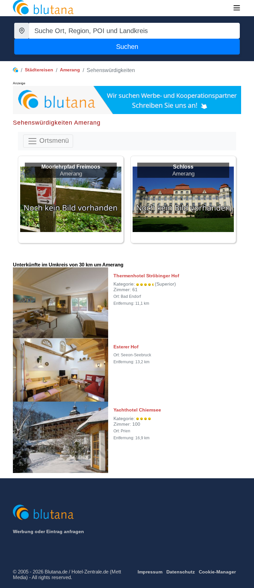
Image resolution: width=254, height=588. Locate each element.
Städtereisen (39, 69)
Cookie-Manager (217, 571)
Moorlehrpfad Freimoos (70, 167)
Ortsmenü (53, 140)
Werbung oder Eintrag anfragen (48, 531)
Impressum (150, 571)
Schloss (183, 167)
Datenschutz (180, 571)
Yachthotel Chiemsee (137, 409)
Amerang (70, 69)
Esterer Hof (126, 346)
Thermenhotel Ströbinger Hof (146, 275)
